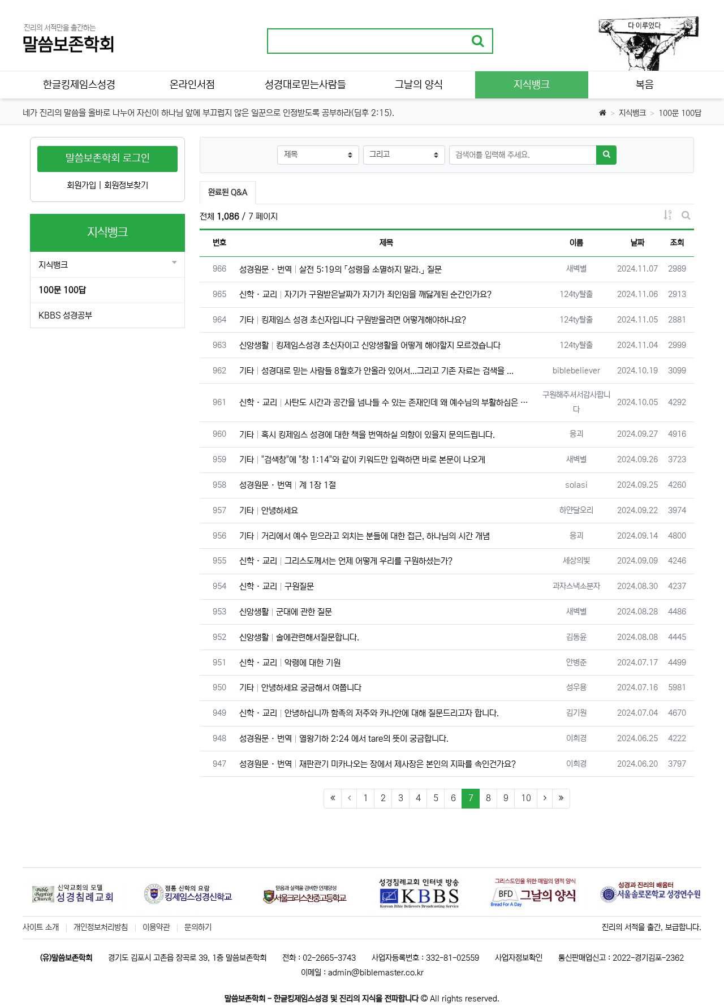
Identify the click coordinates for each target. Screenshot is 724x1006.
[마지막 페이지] (561, 799)
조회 (677, 242)
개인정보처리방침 (101, 927)
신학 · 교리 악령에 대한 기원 (290, 663)
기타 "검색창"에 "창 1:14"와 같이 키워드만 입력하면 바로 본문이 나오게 (362, 460)
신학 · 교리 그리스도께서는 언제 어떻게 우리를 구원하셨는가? (346, 561)
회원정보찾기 (126, 185)
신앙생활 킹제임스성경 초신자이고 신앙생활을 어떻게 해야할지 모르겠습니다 (370, 345)
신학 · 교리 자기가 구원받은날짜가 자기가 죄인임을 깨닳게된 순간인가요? (365, 294)
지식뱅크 (632, 113)
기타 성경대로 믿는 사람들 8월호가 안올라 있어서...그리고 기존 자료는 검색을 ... (376, 371)
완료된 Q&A (227, 192)
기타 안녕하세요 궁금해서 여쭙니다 (300, 688)
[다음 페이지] (545, 799)
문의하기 (198, 927)
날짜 (637, 242)
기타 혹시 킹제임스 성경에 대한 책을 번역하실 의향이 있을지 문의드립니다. (367, 435)
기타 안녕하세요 (268, 510)
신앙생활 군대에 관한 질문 (285, 612)
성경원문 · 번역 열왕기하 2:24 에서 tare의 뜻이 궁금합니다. (344, 738)
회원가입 (81, 185)
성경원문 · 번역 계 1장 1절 (287, 485)
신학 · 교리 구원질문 (276, 586)
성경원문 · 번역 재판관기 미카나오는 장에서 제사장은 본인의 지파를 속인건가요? (377, 764)
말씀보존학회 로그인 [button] (108, 158)
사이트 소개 (41, 927)
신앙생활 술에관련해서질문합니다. (299, 637)
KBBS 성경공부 (65, 315)
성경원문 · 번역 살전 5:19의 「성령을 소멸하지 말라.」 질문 (340, 269)
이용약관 (156, 927)
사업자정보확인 (518, 957)
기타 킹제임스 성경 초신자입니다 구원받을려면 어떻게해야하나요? (352, 320)
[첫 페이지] (333, 799)
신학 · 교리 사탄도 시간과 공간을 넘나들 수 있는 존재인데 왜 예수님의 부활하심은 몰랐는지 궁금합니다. (386, 402)
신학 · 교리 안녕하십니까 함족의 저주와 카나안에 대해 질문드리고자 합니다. (369, 713)
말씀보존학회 (68, 45)
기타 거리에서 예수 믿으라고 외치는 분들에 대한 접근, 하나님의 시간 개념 (364, 536)
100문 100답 (679, 113)
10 (526, 798)
